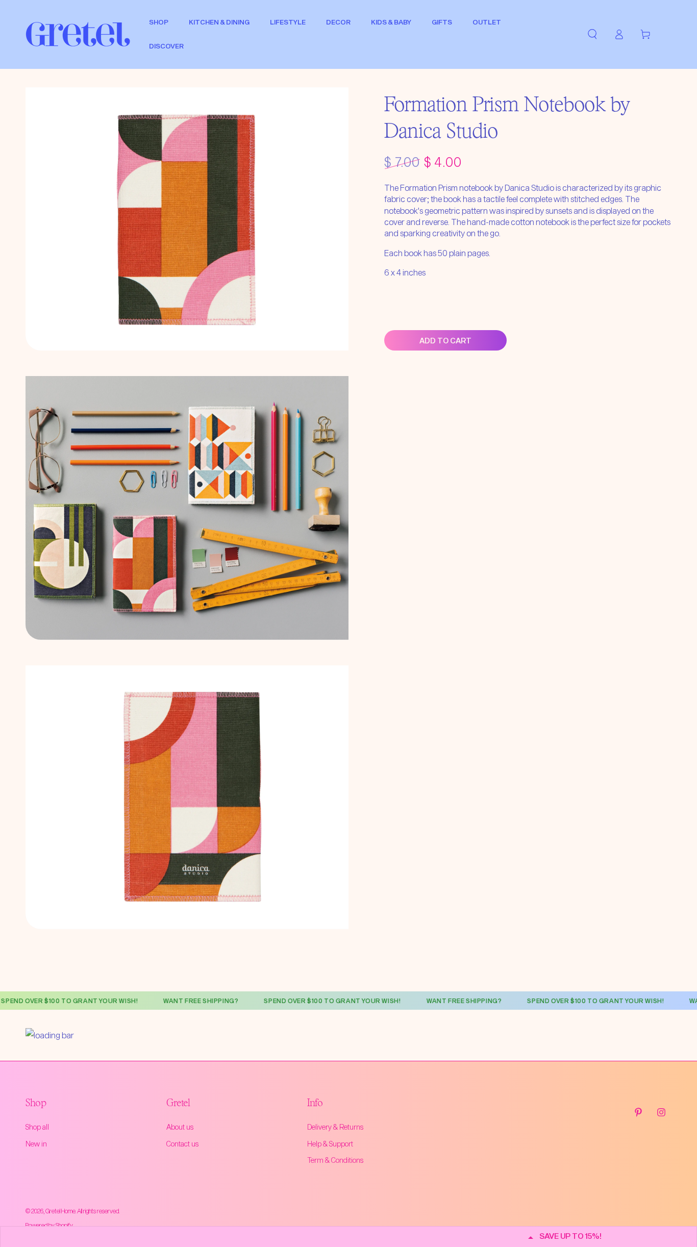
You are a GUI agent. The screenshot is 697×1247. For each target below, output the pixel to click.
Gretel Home (60, 1210)
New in (36, 1143)
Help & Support (330, 1143)
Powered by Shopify (49, 1225)
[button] (592, 34)
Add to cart (445, 340)
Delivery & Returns (335, 1127)
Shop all (37, 1127)
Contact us (182, 1143)
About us (179, 1127)
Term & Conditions (335, 1160)
